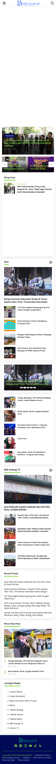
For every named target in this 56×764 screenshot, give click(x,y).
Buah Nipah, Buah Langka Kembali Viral (33, 412)
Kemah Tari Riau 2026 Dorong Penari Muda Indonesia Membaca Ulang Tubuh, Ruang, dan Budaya (28, 613)
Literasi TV (14, 728)
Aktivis (12, 705)
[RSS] (40, 746)
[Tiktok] (35, 746)
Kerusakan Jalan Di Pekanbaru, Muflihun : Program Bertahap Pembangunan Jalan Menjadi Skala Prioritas (33, 453)
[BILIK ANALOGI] (28, 3)
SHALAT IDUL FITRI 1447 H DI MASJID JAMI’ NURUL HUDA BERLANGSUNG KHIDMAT (33, 516)
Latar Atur (22, 438)
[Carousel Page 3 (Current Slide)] (28, 387)
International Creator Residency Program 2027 (32, 322)
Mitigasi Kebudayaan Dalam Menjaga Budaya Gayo (34, 335)
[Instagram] (25, 746)
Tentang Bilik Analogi (11, 757)
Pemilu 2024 (21, 184)
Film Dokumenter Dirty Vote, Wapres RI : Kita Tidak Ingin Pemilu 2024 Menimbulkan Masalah (27, 143)
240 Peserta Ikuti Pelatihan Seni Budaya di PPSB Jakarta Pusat (32, 349)
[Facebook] (16, 746)
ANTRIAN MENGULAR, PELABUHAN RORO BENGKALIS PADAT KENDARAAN (34, 557)
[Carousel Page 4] (31, 387)
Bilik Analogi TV (16, 723)
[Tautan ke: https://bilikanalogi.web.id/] (50, 262)
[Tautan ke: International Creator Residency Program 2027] (9, 325)
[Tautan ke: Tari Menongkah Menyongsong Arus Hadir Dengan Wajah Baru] (9, 311)
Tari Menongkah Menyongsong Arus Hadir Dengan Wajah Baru (15, 167)
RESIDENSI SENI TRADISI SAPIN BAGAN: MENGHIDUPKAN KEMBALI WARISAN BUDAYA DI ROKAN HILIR (34, 530)
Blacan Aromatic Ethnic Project (23, 700)
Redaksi (26, 757)
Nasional (9, 135)
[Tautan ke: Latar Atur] (9, 443)
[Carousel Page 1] (21, 387)
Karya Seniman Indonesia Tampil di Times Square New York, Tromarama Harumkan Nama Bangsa (25, 300)
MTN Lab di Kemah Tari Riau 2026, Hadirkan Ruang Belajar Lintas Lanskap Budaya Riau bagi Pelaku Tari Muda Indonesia (40, 167)
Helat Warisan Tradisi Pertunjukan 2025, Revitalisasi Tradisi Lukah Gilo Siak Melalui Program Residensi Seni (34, 543)
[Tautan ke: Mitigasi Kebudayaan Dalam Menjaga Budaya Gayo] (9, 339)
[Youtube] (30, 746)
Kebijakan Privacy (42, 755)
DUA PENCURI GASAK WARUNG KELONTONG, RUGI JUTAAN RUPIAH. (27, 508)
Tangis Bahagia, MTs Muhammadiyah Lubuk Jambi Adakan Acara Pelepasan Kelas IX (34, 399)
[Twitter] (20, 746)
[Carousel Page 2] (24, 387)
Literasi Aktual (16, 691)
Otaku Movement (17, 696)
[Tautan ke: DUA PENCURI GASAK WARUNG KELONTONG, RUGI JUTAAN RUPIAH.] (28, 489)
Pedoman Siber (8, 760)
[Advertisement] (28, 36)
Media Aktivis (23, 760)
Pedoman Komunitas (42, 757)
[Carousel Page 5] (34, 387)
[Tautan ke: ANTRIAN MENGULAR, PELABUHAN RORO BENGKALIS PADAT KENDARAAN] (9, 560)
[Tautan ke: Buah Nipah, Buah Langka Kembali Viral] (9, 415)
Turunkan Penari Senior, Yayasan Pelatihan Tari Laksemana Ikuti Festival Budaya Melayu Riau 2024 (33, 426)
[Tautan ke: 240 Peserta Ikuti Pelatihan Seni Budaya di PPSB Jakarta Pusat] (9, 352)
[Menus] (4, 3)
